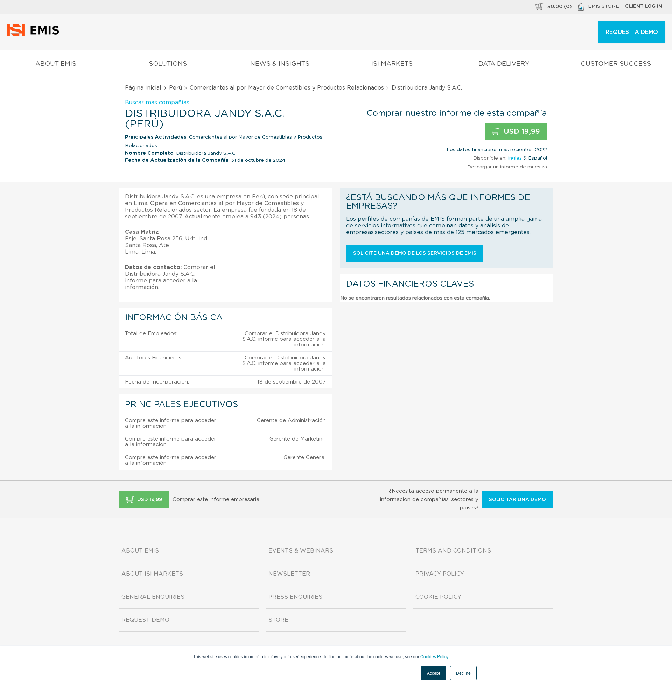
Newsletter (289, 574)
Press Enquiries (295, 597)
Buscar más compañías (157, 102)
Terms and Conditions (453, 551)
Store (278, 620)
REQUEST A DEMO (632, 32)
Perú (175, 88)
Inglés (515, 158)
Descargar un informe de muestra (507, 166)
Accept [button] (433, 673)
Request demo (145, 620)
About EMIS (55, 64)
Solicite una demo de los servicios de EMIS (414, 253)
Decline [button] (463, 673)
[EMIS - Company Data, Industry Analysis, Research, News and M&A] (35, 35)
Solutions (168, 64)
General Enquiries (152, 597)
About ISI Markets (152, 574)
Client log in (643, 6)
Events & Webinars (300, 551)
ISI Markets (392, 64)
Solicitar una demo (517, 499)
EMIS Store (603, 6)
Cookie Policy (438, 597)
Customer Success (616, 64)
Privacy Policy (439, 574)
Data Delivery (504, 64)
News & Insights (279, 64)
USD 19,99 (521, 131)
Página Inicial (143, 88)
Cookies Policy (434, 656)
